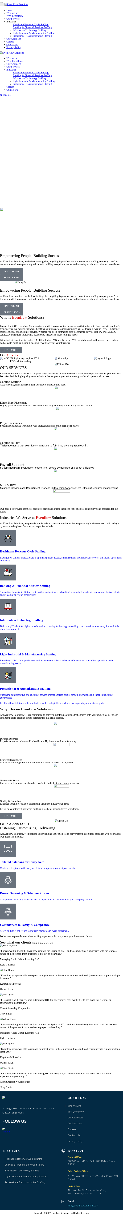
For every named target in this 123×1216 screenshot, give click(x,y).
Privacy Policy (13, 47)
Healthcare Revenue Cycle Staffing (31, 24)
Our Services (13, 18)
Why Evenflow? (14, 15)
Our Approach (13, 38)
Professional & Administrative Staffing (32, 36)
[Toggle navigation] (1, 2)
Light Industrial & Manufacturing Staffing (34, 33)
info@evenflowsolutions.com (83, 1205)
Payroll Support (12, 464)
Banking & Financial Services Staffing (32, 27)
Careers (10, 41)
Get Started (5, 95)
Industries (11, 69)
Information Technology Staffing (29, 30)
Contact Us (12, 44)
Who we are (12, 13)
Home (9, 10)
